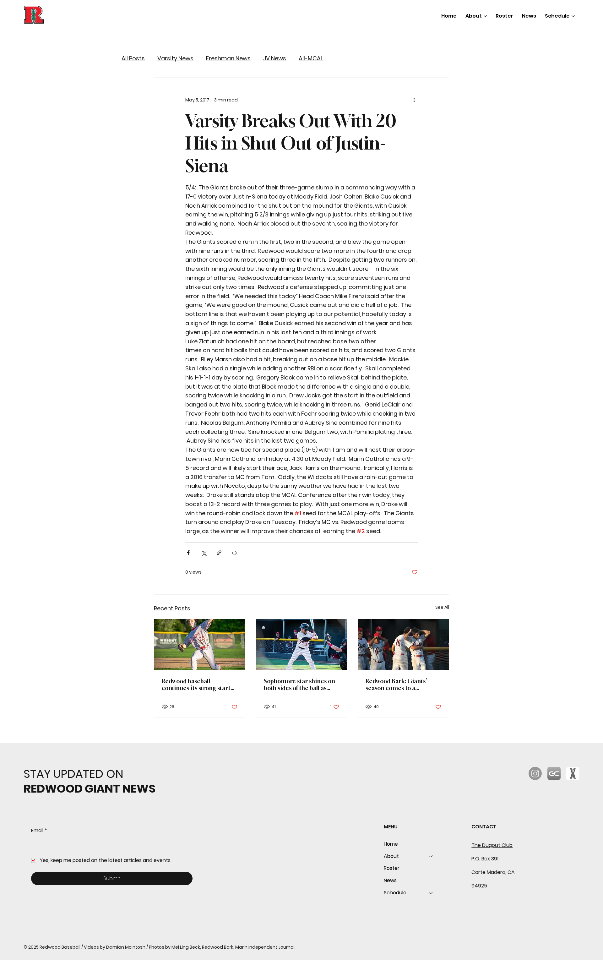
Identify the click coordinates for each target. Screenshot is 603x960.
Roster (391, 868)
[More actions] (414, 100)
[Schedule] (431, 893)
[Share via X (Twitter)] (204, 553)
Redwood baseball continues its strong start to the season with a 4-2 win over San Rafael (199, 684)
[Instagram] (535, 773)
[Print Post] (234, 553)
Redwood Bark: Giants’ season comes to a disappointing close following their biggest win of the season (402, 684)
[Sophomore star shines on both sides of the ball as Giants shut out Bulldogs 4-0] (301, 644)
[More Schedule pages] (573, 16)
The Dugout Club (492, 845)
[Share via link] (219, 553)
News (390, 880)
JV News (274, 58)
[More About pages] (485, 16)
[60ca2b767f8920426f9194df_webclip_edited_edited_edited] (554, 773)
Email (39, 830)
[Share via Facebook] (188, 553)
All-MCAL (311, 58)
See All (442, 607)
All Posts (133, 58)
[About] (431, 856)
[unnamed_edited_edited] (572, 773)
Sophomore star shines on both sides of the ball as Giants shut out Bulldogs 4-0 (300, 684)
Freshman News (228, 58)
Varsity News (175, 58)
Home (391, 844)
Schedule (395, 892)
